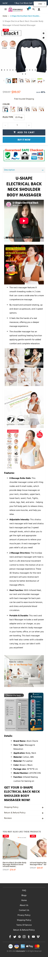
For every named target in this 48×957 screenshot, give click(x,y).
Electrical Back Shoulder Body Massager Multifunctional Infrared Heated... (14, 864)
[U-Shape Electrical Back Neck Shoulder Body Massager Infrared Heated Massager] (24, 53)
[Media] (43, 37)
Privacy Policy (24, 915)
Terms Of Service (24, 925)
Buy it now (24, 140)
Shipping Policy (11, 807)
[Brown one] (41, 109)
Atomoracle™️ (21, 951)
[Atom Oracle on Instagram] (24, 937)
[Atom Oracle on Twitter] (14, 937)
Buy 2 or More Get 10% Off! (19, 3)
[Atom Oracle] (15, 9)
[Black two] (27, 109)
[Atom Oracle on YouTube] (33, 937)
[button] (4, 80)
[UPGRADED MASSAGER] (12, 109)
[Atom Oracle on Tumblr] (28, 937)
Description (9, 170)
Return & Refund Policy (14, 813)
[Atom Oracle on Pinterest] (19, 937)
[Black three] (19, 109)
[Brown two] (34, 109)
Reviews (8, 818)
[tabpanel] (24, 53)
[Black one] (5, 109)
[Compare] (43, 33)
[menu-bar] (5, 9)
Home (24, 901)
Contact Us (24, 910)
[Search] (33, 9)
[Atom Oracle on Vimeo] (38, 937)
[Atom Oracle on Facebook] (10, 937)
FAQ (24, 891)
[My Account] (38, 9)
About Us (24, 905)
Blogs (24, 896)
